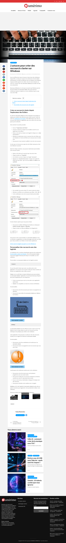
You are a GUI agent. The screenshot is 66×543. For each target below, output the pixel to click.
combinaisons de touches (19, 118)
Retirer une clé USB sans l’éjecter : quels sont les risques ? (35, 460)
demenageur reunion (22, 503)
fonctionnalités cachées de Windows (18, 254)
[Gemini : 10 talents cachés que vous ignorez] (17, 483)
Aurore (29, 449)
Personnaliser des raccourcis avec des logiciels (24, 104)
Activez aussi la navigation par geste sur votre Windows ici (23, 243)
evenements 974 (21, 506)
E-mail (35, 505)
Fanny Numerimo (13, 74)
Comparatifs (42, 10)
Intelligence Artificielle (32, 436)
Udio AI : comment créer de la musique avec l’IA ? (35, 441)
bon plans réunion (22, 501)
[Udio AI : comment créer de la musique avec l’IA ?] (17, 441)
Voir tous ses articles (20, 415)
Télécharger (17, 366)
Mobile (29, 10)
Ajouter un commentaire (27, 74)
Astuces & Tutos (22, 10)
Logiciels (35, 10)
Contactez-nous (51, 10)
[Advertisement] (33, 22)
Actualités (13, 10)
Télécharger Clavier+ (17, 320)
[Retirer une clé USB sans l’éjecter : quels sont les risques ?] (17, 462)
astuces (12, 404)
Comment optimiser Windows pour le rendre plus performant (25, 396)
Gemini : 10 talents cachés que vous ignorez (35, 482)
